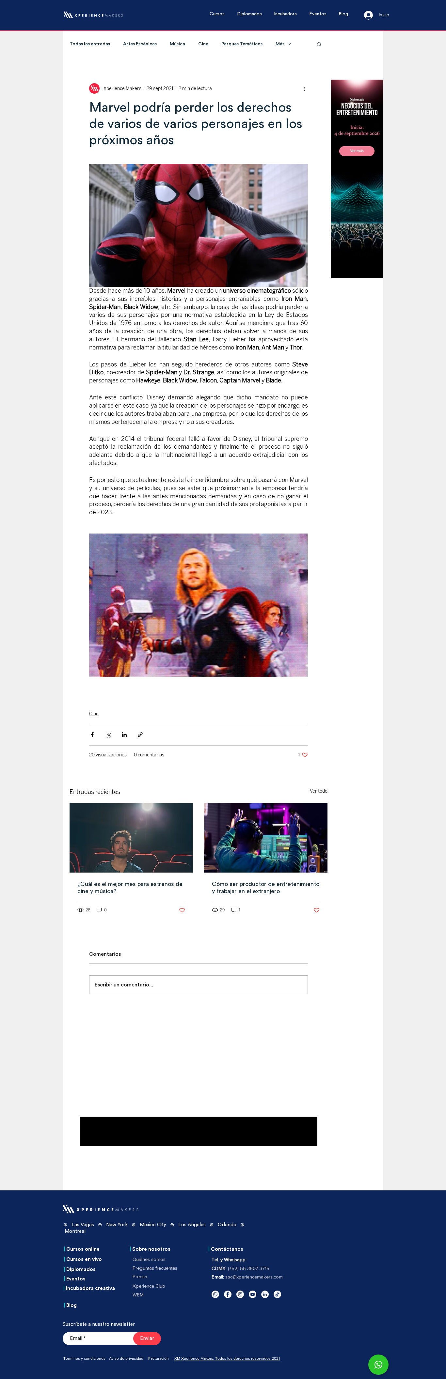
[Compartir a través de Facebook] (92, 735)
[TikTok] (277, 1294)
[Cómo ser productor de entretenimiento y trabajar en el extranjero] (265, 838)
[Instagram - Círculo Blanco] (240, 1294)
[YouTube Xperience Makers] (252, 1294)
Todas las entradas (90, 44)
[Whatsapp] (215, 1294)
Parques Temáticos (242, 44)
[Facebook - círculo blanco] (227, 1294)
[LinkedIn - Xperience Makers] (265, 1294)
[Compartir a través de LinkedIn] (124, 735)
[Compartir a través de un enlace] (140, 735)
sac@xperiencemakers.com (254, 1276)
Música (177, 44)
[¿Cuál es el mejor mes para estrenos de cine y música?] (131, 838)
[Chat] (378, 1365)
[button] (220, 14)
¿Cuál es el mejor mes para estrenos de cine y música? (130, 887)
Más (280, 44)
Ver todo (318, 791)
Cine (203, 44)
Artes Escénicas (140, 44)
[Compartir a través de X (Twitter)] (108, 735)
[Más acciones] (304, 88)
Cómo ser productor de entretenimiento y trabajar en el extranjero (265, 887)
